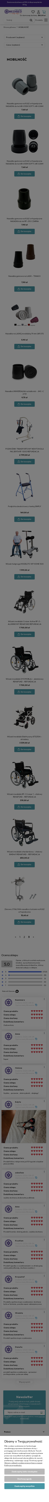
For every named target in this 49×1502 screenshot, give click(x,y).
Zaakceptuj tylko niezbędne (24, 1471)
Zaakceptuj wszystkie (24, 1486)
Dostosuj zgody (24, 1479)
